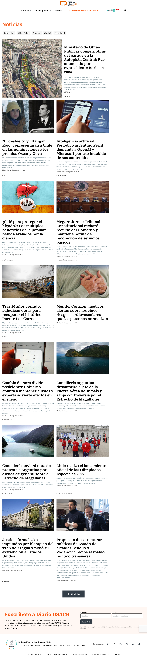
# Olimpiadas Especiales (64, 493)
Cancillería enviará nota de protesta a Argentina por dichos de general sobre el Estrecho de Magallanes (26, 471)
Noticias (25, 10)
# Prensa (63, 175)
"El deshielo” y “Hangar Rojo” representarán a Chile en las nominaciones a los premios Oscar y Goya (27, 147)
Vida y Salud (23, 33)
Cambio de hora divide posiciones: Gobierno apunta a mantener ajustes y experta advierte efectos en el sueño (27, 391)
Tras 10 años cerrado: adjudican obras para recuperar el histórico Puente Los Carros (21, 312)
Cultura (58, 10)
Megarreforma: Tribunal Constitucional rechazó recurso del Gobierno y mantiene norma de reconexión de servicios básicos (78, 232)
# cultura (5, 175)
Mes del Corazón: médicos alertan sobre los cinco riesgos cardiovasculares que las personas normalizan (82, 312)
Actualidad (60, 33)
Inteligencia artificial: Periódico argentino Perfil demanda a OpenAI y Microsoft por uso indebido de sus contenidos (81, 149)
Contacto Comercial (100, 654)
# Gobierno (71, 260)
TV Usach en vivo (34, 654)
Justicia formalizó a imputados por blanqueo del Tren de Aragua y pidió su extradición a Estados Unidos (28, 548)
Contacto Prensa (80, 654)
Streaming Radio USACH (57, 654)
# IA (58, 175)
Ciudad (47, 33)
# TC (77, 260)
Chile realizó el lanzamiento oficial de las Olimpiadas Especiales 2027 (81, 469)
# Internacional (7, 493)
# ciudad (67, 96)
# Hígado (10, 260)
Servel (117, 654)
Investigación (42, 10)
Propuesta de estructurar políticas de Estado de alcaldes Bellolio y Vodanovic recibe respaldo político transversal (81, 548)
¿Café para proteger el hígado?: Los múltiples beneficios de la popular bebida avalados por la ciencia (24, 230)
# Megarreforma (62, 260)
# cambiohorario (7, 419)
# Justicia (5, 582)
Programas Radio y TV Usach (83, 10)
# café (4, 260)
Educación (9, 33)
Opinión (37, 33)
